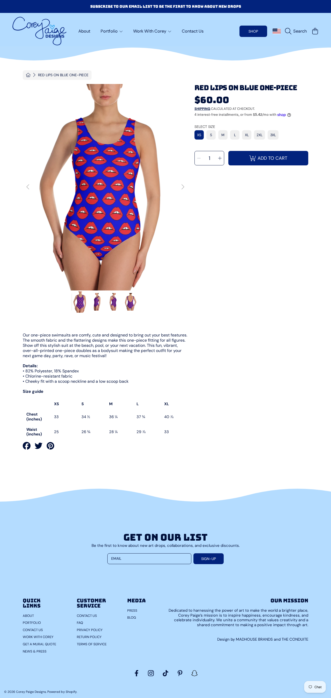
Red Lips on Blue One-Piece (63, 75)
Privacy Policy (90, 630)
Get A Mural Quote (39, 644)
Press (132, 610)
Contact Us (33, 630)
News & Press (35, 651)
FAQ (80, 622)
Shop (253, 31)
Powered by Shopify (62, 692)
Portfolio (110, 31)
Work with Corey (38, 637)
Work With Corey (150, 31)
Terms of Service (92, 644)
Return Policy (89, 637)
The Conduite (295, 639)
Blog (131, 617)
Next (182, 187)
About (28, 615)
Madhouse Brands (255, 639)
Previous (28, 187)
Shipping (202, 109)
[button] (297, 31)
